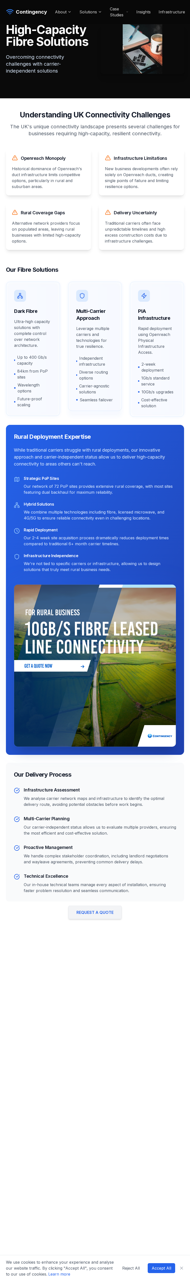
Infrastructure (172, 11)
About (61, 11)
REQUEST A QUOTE (95, 912)
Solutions (88, 11)
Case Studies (116, 11)
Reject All (131, 1268)
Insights (143, 11)
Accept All (161, 1268)
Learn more (59, 1274)
